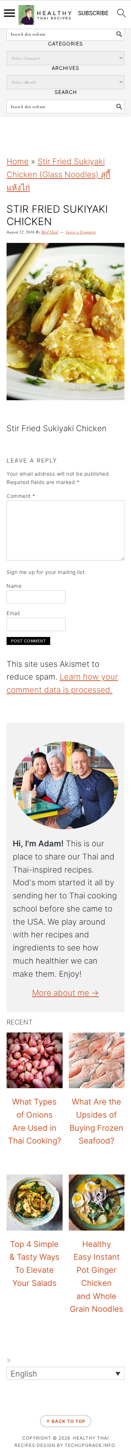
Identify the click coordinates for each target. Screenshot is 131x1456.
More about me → (65, 992)
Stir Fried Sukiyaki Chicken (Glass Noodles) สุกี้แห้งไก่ (58, 174)
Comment (21, 496)
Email (13, 613)
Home (18, 161)
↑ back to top (66, 1421)
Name (14, 586)
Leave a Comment (81, 232)
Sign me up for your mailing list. (46, 572)
